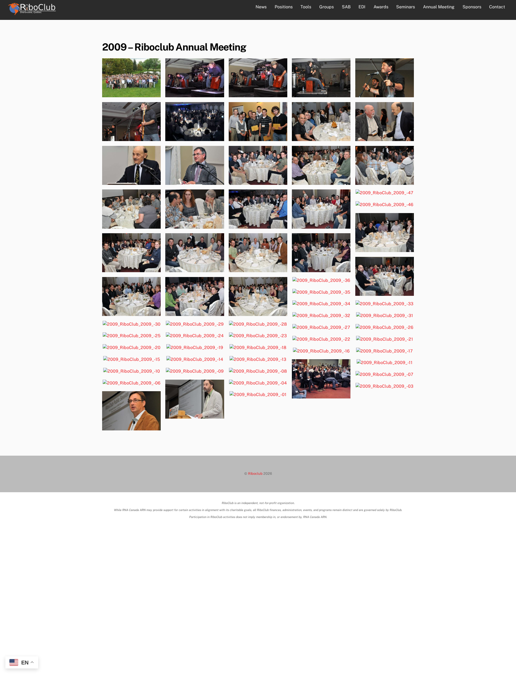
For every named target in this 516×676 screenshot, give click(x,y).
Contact (497, 6)
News (261, 6)
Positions (284, 6)
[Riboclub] (32, 12)
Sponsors (472, 6)
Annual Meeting (438, 6)
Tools (305, 6)
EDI (362, 6)
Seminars (405, 6)
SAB (346, 6)
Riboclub (255, 474)
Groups (326, 6)
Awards (381, 6)
